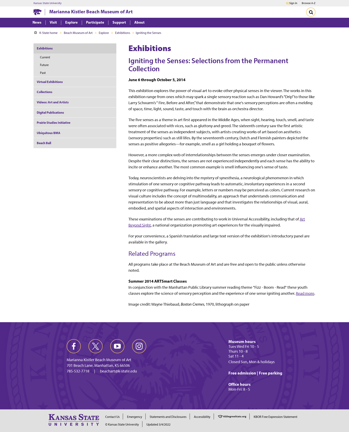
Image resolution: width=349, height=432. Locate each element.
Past (43, 73)
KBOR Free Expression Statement (275, 417)
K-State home (48, 33)
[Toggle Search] (310, 12)
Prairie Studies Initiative (53, 123)
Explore (104, 33)
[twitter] (95, 346)
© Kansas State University (122, 424)
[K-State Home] (38, 12)
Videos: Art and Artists (53, 102)
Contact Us (112, 417)
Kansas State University (48, 3)
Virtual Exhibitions (50, 82)
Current (45, 57)
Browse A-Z (308, 3)
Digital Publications (50, 112)
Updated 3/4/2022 (158, 424)
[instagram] (139, 346)
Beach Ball (44, 143)
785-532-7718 (78, 371)
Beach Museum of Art (78, 33)
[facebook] (74, 346)
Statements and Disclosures (168, 417)
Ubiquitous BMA (48, 133)
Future (44, 65)
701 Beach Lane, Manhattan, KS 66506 (98, 365)
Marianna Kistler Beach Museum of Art (91, 11)
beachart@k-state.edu (118, 371)
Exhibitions (122, 33)
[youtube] (117, 346)
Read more (305, 293)
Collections (44, 92)
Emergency (134, 417)
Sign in (293, 3)
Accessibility (202, 417)
